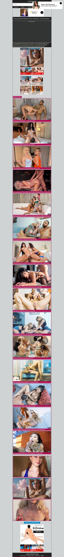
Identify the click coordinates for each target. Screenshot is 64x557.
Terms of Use (23, 555)
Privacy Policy (30, 555)
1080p (43, 43)
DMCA (42, 555)
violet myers (31, 43)
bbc (26, 46)
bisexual (23, 45)
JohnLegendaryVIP (17, 43)
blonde (27, 45)
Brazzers (16, 7)
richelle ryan (25, 43)
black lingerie (31, 46)
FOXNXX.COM (32, 1)
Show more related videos (32, 522)
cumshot (31, 45)
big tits (19, 45)
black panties (41, 46)
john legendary (38, 43)
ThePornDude (31, 7)
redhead (45, 45)
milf (42, 45)
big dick (15, 45)
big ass (47, 43)
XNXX (22, 7)
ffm (24, 46)
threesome (20, 46)
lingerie (36, 46)
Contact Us (37, 555)
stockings (15, 46)
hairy (34, 45)
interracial (38, 45)
